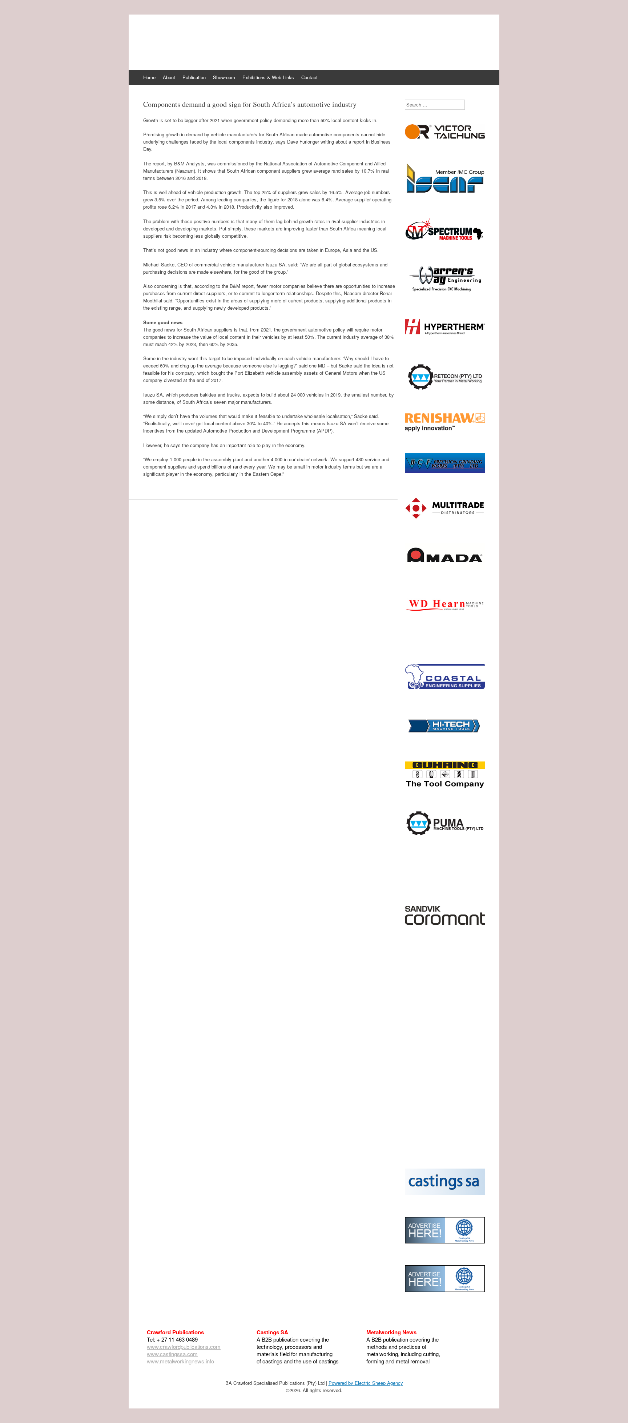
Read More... (445, 184)
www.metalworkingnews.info (180, 1361)
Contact (309, 77)
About (169, 77)
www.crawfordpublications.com (184, 1346)
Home (149, 77)
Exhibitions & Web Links (268, 77)
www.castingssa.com (172, 1354)
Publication (194, 77)
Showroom (224, 77)
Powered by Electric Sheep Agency (366, 1382)
